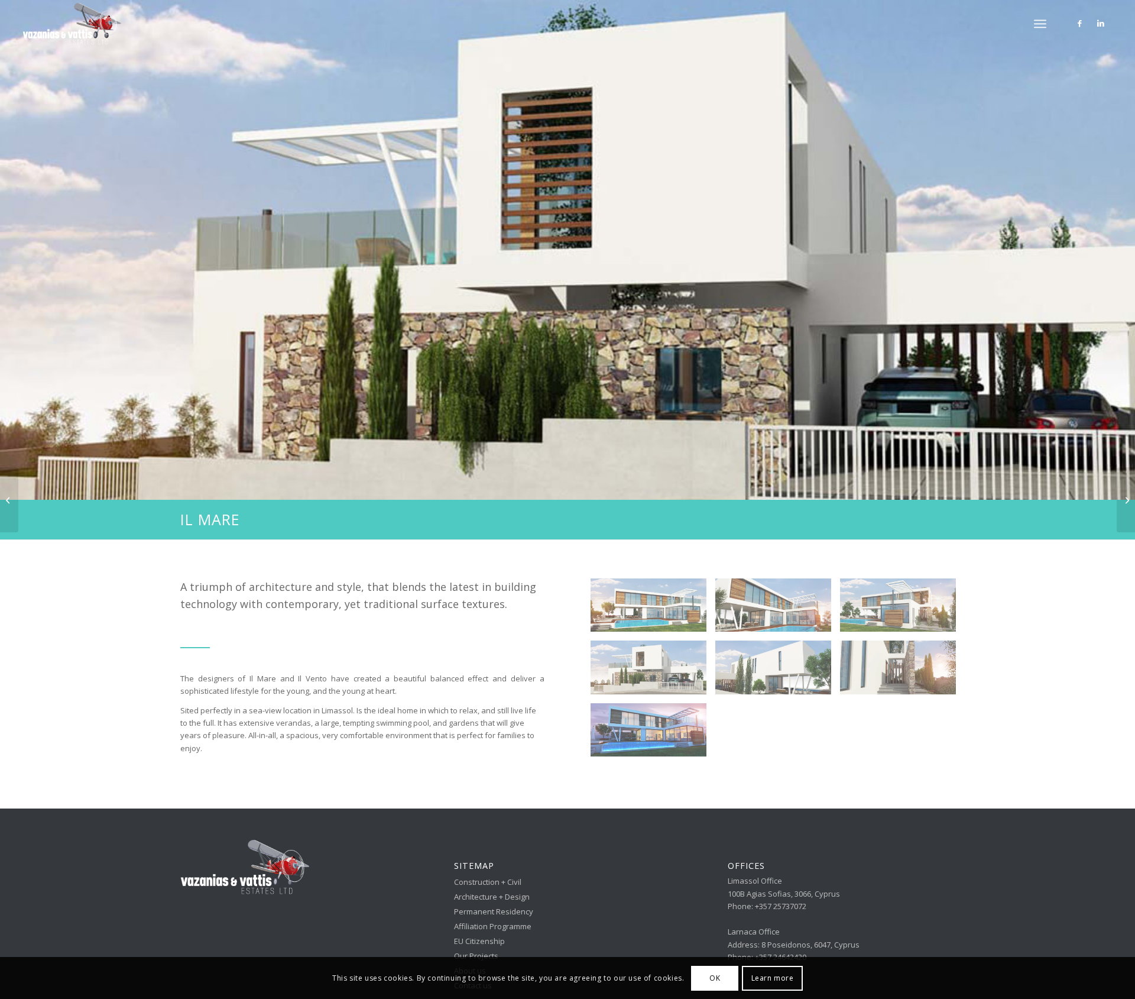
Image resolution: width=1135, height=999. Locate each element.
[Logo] (72, 23)
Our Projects (476, 955)
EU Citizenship (479, 941)
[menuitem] (1040, 23)
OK (714, 978)
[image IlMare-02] (902, 672)
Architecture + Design (492, 896)
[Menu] (1040, 23)
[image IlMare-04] (653, 609)
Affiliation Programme (492, 926)
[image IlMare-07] (777, 672)
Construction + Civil (487, 882)
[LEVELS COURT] (9, 499)
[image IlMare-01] (653, 734)
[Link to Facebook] (1080, 23)
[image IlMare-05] (902, 609)
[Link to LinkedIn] (1101, 23)
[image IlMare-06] (653, 672)
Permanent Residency (493, 911)
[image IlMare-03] (777, 609)
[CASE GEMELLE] (1126, 499)
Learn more (772, 978)
